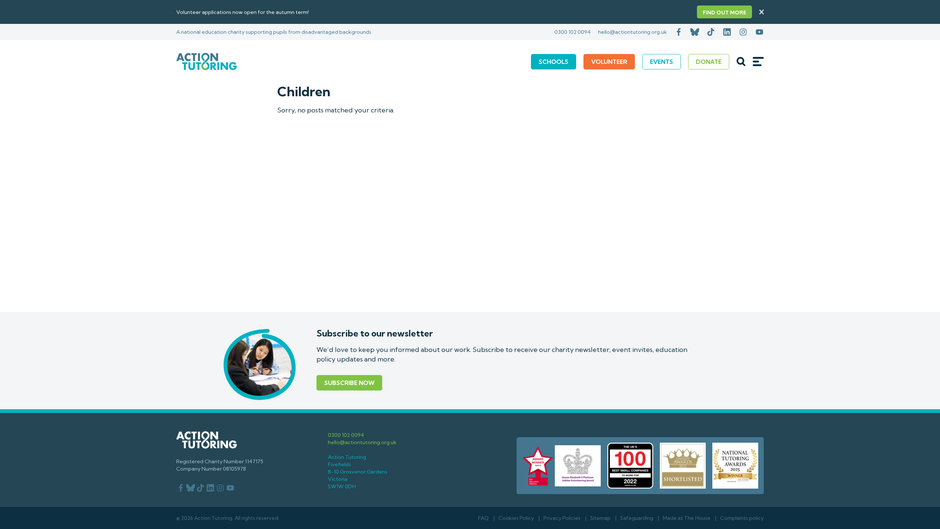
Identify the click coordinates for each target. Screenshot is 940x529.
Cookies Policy (516, 518)
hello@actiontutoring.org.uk (632, 32)
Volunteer (609, 61)
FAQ (483, 518)
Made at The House (687, 518)
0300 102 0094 (572, 32)
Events (661, 61)
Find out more (724, 12)
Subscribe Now (349, 382)
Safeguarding (636, 518)
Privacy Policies (562, 518)
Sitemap (600, 518)
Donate (709, 61)
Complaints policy (742, 518)
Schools (553, 61)
